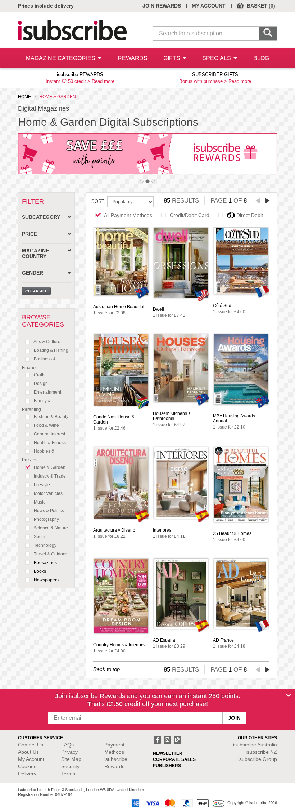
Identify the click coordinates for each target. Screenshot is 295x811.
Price (29, 234)
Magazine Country (35, 253)
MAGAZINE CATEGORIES (61, 58)
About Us (28, 752)
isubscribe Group (257, 759)
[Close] (288, 695)
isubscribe (255, 745)
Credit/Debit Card (189, 215)
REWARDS (133, 58)
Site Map (71, 759)
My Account (31, 759)
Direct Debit (249, 215)
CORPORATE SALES (174, 759)
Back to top (106, 669)
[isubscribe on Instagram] (168, 739)
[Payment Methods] (176, 803)
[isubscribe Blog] (177, 739)
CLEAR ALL (36, 291)
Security (70, 766)
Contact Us (30, 745)
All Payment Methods (128, 215)
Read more (103, 81)
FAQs (67, 745)
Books (39, 571)
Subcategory (41, 217)
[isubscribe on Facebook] (158, 739)
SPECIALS (217, 58)
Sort (97, 201)
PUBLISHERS (167, 765)
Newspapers (46, 579)
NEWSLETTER (167, 753)
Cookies (27, 766)
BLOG (261, 58)
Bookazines (45, 562)
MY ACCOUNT (209, 6)
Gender (32, 273)
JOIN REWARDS (161, 6)
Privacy (69, 752)
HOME (24, 96)
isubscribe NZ (261, 752)
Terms (68, 773)
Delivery (27, 773)
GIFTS (172, 58)
